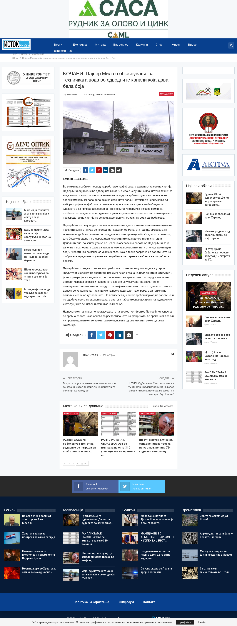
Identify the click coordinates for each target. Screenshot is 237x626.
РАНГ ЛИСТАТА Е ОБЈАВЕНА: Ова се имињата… (215, 376)
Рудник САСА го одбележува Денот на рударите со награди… (208, 302)
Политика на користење (91, 602)
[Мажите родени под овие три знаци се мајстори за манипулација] (194, 236)
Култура (100, 44)
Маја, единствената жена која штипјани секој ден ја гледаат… (98, 574)
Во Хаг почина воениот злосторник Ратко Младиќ (36, 519)
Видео (192, 44)
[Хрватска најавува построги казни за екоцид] (12, 538)
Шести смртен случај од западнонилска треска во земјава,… (97, 557)
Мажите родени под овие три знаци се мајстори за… (217, 235)
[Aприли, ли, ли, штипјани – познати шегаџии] (190, 538)
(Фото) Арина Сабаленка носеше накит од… (216, 356)
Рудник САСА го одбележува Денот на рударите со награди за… (97, 519)
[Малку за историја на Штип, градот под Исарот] (190, 555)
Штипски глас (63, 50)
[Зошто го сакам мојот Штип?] (190, 520)
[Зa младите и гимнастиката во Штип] (190, 573)
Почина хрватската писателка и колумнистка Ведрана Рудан (38, 555)
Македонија (166, 94)
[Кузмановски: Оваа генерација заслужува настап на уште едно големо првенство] (14, 234)
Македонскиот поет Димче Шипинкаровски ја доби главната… (157, 519)
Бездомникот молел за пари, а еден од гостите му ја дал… (156, 555)
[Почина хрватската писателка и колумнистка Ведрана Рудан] (12, 555)
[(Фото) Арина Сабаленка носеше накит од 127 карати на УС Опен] (194, 253)
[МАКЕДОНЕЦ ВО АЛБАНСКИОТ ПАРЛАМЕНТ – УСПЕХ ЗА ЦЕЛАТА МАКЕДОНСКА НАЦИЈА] (130, 538)
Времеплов (120, 44)
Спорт (160, 44)
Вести (58, 44)
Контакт (149, 602)
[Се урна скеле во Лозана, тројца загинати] (130, 573)
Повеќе (201, 622)
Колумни (142, 44)
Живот (176, 44)
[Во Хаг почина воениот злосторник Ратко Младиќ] (12, 520)
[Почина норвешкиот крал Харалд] (194, 218)
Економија (80, 44)
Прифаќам (184, 622)
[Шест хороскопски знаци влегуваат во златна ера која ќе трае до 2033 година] (14, 274)
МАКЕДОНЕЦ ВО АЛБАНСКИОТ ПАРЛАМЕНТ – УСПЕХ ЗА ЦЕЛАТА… (157, 537)
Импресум (126, 602)
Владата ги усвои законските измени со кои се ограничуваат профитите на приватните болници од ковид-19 (89, 387)
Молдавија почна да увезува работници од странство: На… (37, 293)
